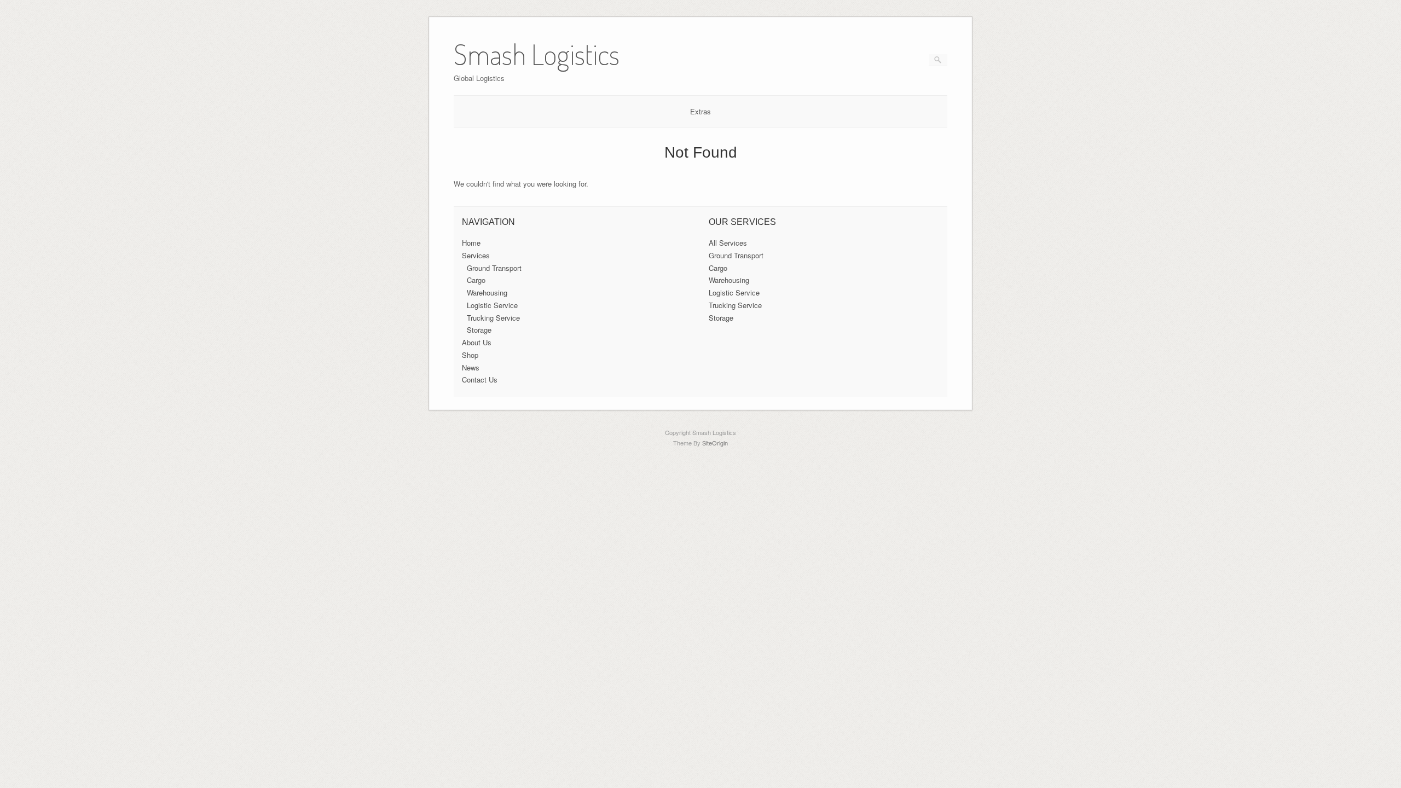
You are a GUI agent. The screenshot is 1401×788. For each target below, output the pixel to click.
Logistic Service (492, 305)
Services (476, 255)
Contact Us (479, 379)
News (470, 367)
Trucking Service (493, 317)
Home (471, 242)
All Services (728, 242)
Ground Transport (494, 268)
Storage (479, 330)
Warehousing (487, 292)
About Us (476, 342)
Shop (470, 355)
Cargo (476, 280)
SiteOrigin (715, 442)
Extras (700, 111)
